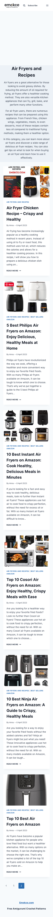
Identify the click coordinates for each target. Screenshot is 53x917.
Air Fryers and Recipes (18, 202)
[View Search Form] (24, 5)
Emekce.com (26, 902)
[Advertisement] (26, 37)
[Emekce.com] (12, 5)
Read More (14, 271)
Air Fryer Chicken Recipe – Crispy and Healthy (25, 214)
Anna (11, 225)
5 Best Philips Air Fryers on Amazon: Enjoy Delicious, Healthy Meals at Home (24, 337)
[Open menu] (47, 5)
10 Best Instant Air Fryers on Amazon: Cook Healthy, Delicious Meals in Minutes (24, 466)
